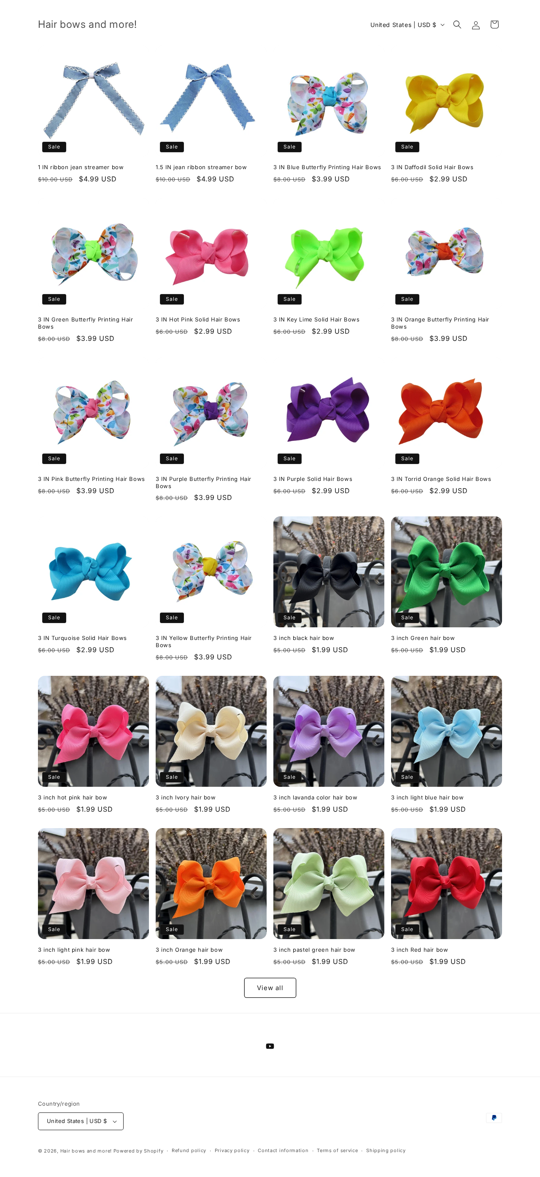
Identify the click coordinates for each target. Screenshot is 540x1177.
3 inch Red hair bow (419, 949)
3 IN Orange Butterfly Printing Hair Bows (440, 323)
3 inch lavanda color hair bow (315, 797)
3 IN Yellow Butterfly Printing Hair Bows (204, 641)
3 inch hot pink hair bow (72, 797)
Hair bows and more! (86, 1151)
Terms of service (337, 1150)
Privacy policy (232, 1150)
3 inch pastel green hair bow (314, 949)
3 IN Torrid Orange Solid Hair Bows (441, 478)
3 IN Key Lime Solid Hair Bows (316, 319)
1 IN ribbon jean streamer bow (81, 167)
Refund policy (189, 1150)
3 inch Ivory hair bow (186, 797)
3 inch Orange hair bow (189, 949)
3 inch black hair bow (304, 637)
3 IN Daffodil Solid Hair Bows (432, 167)
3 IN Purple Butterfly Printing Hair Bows (203, 482)
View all (270, 988)
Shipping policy (386, 1150)
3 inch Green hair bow (423, 637)
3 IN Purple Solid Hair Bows (312, 478)
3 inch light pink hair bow (74, 949)
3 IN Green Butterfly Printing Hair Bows (85, 323)
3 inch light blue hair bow (427, 797)
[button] (457, 24)
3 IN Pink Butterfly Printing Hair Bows (91, 478)
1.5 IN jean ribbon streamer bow (201, 167)
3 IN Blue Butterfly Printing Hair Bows (327, 167)
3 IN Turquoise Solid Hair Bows (82, 637)
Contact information (283, 1150)
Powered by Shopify (138, 1151)
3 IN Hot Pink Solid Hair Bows (198, 319)
